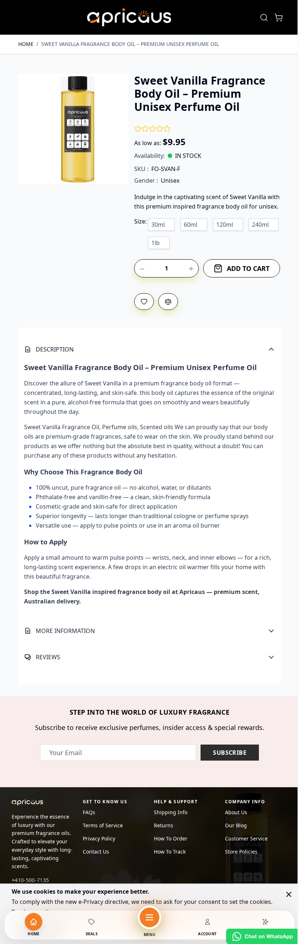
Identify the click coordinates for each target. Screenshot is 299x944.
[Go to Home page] (129, 17)
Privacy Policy (97, 838)
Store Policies (237, 851)
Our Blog (232, 825)
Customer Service (242, 838)
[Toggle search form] (264, 17)
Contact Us (94, 851)
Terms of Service (101, 825)
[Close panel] (289, 894)
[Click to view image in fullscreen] (73, 129)
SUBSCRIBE (227, 753)
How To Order (168, 838)
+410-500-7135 (30, 880)
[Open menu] (149, 917)
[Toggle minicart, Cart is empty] (278, 17)
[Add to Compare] (168, 301)
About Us (232, 812)
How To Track (167, 851)
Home (26, 43)
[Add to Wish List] (144, 301)
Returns (161, 825)
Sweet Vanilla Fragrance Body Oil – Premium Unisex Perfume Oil (130, 43)
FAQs (87, 812)
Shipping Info (168, 812)
